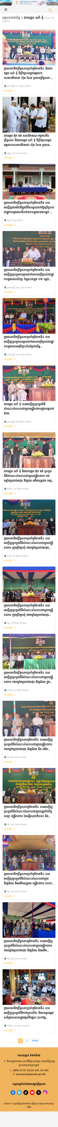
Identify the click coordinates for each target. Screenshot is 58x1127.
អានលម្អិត (8, 91)
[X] (38, 1092)
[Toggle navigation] (6, 9)
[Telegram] (19, 1092)
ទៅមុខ (35, 1041)
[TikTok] (25, 1092)
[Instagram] (45, 1092)
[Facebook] (12, 1092)
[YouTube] (32, 1092)
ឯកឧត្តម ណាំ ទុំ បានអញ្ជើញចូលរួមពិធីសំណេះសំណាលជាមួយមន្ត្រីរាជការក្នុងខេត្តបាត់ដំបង (29, 409)
